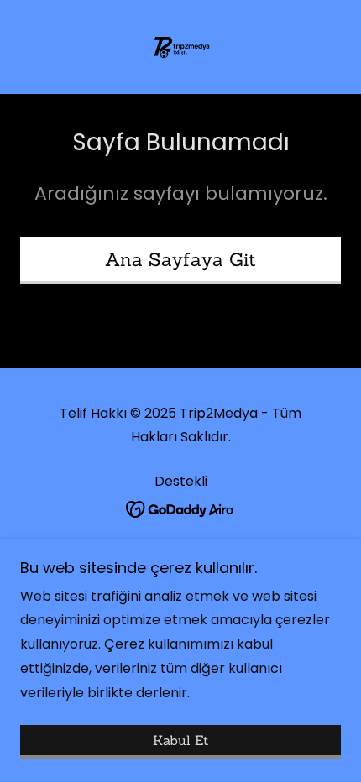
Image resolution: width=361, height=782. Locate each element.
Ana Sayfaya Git (180, 259)
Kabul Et (180, 740)
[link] (180, 47)
